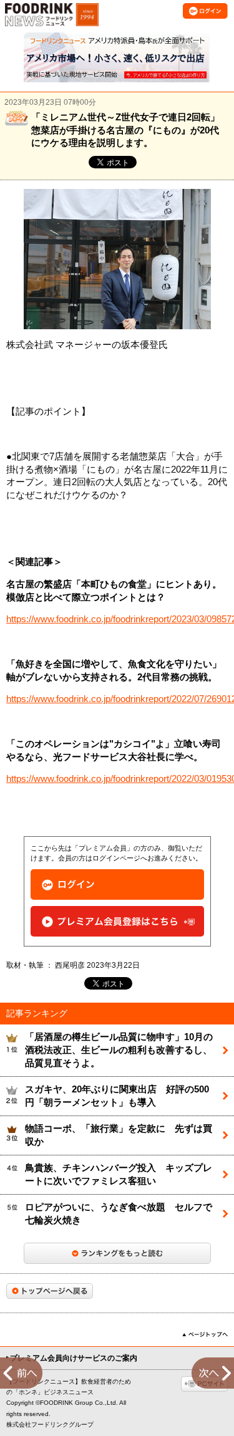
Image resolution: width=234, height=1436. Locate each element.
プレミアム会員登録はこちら (117, 921)
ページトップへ (205, 1334)
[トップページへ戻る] (49, 1291)
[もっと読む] (117, 1253)
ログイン (117, 884)
